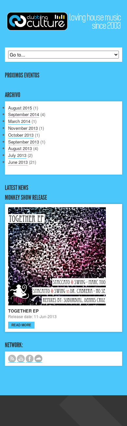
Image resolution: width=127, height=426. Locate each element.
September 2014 (23, 114)
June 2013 (18, 162)
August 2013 (20, 148)
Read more (21, 325)
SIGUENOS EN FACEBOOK (30, 359)
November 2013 (23, 128)
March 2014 (19, 121)
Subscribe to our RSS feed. (12, 359)
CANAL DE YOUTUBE (21, 359)
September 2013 (23, 142)
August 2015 (20, 108)
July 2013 (17, 155)
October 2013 (21, 135)
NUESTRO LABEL (38, 359)
